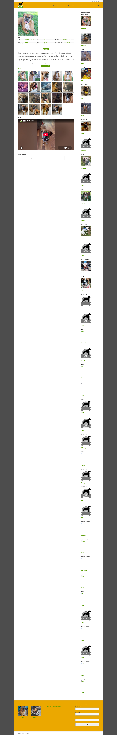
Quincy (83, 483)
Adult (45, 39)
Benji (82, 63)
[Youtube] (98, 1)
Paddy (82, 395)
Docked (45, 43)
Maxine (83, 360)
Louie (82, 308)
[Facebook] (92, 1)
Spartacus (84, 570)
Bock (82, 115)
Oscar (82, 378)
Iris (82, 290)
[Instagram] (94, 1)
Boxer (26, 41)
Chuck (82, 185)
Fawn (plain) (46, 41)
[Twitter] (96, 1)
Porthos (83, 465)
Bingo (82, 81)
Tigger (82, 605)
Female (26, 42)
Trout (82, 658)
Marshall (83, 343)
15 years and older (66, 42)
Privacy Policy (49, 706)
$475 (26, 43)
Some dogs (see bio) (67, 39)
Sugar (82, 588)
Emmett (83, 220)
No (63, 41)
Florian (83, 238)
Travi (19, 37)
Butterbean (84, 168)
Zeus (82, 675)
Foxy (82, 255)
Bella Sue (83, 46)
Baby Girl (83, 28)
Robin (82, 518)
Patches (83, 413)
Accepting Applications (29, 39)
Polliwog (83, 448)
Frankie (83, 273)
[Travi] (46, 24)
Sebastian (84, 535)
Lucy (82, 325)
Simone (83, 553)
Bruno (82, 133)
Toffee (82, 623)
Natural (45, 42)
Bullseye (83, 150)
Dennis (83, 203)
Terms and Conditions (56, 706)
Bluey (82, 98)
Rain (82, 500)
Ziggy (82, 693)
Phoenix (83, 430)
